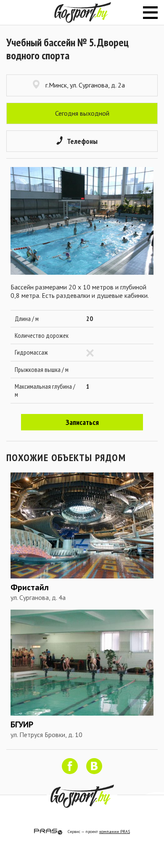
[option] (82, 221)
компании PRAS (114, 831)
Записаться (82, 422)
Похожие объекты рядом (66, 457)
